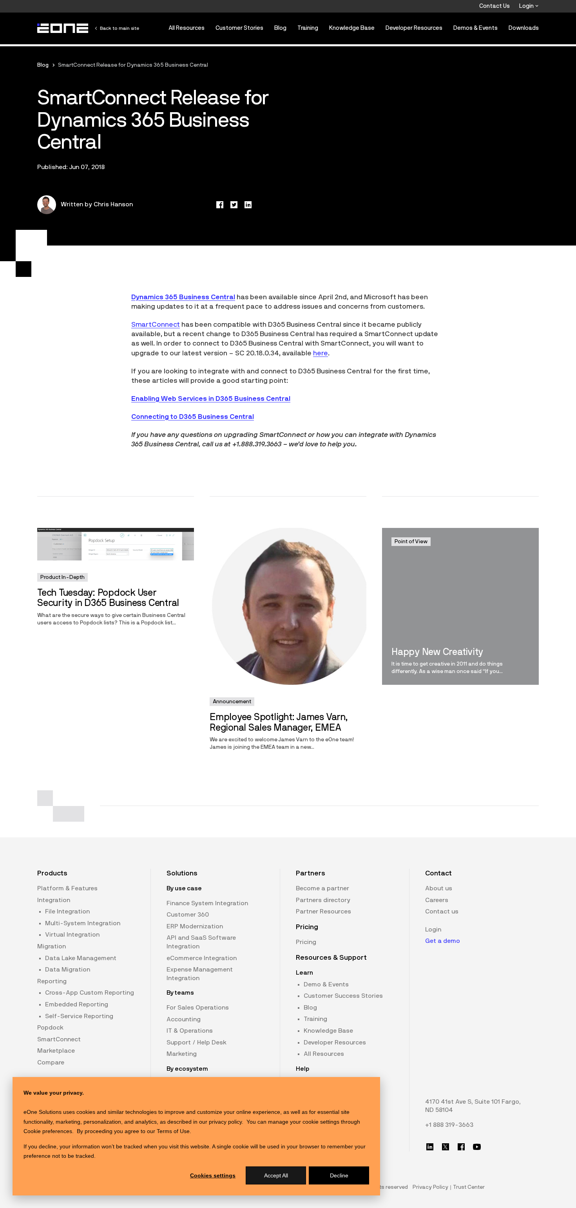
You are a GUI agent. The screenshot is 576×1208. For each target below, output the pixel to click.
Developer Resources (414, 28)
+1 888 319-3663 (449, 1125)
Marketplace (56, 1051)
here (320, 353)
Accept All (276, 1175)
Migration (51, 946)
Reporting (52, 981)
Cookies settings (212, 1175)
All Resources (186, 28)
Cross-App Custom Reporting (89, 993)
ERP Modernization (195, 926)
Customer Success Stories (343, 996)
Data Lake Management (80, 958)
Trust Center (469, 1187)
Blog (280, 28)
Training (307, 28)
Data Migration (67, 969)
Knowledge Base (352, 28)
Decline (339, 1175)
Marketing (182, 1054)
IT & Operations (190, 1031)
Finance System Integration (207, 903)
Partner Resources (323, 911)
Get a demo (442, 941)
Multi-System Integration (82, 923)
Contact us (441, 911)
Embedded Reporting (76, 1004)
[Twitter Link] (445, 1147)
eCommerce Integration (202, 958)
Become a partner (322, 888)
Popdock (50, 1027)
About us (438, 888)
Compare (50, 1062)
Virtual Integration (72, 934)
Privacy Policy (430, 1187)
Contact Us (494, 6)
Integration (53, 900)
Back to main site (119, 28)
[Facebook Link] (461, 1147)
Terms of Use (173, 1131)
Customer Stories (239, 28)
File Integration (67, 911)
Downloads (524, 28)
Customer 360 (188, 914)
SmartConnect (155, 324)
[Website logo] (63, 28)
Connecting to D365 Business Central (192, 416)
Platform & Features (67, 888)
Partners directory (323, 900)
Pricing (306, 942)
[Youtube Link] (477, 1147)
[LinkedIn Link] (430, 1147)
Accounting (184, 1019)
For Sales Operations (198, 1007)
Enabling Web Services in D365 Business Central (210, 398)
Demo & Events (326, 984)
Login (527, 6)
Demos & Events (475, 28)
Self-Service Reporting (79, 1016)
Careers (436, 900)
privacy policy (225, 1122)
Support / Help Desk (196, 1042)
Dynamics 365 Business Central (183, 297)
